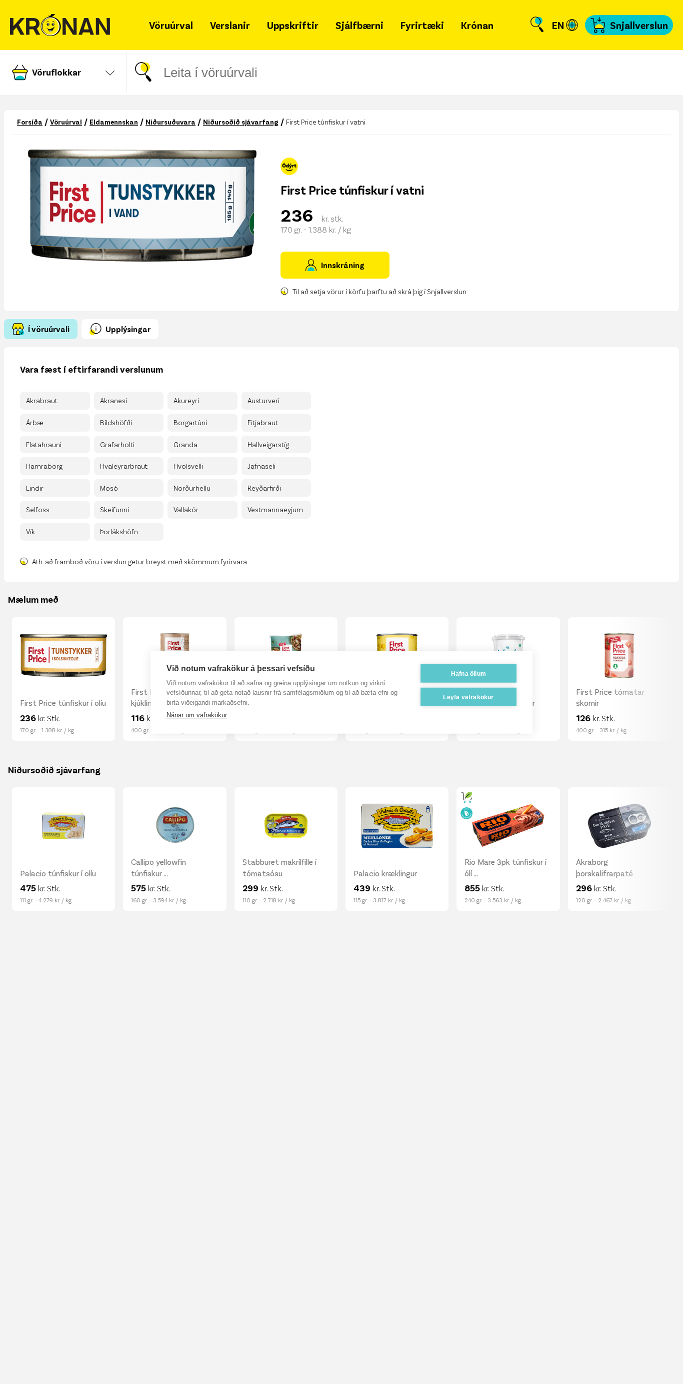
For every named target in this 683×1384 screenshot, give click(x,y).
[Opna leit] (537, 25)
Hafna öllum (468, 673)
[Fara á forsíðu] (60, 25)
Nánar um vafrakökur (196, 714)
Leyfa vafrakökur (468, 696)
